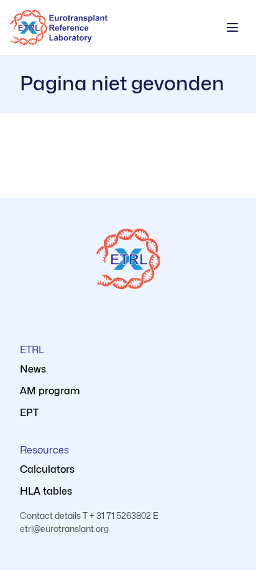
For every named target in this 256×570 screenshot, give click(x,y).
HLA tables (46, 491)
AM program (50, 391)
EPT (29, 413)
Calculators (47, 469)
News (33, 369)
